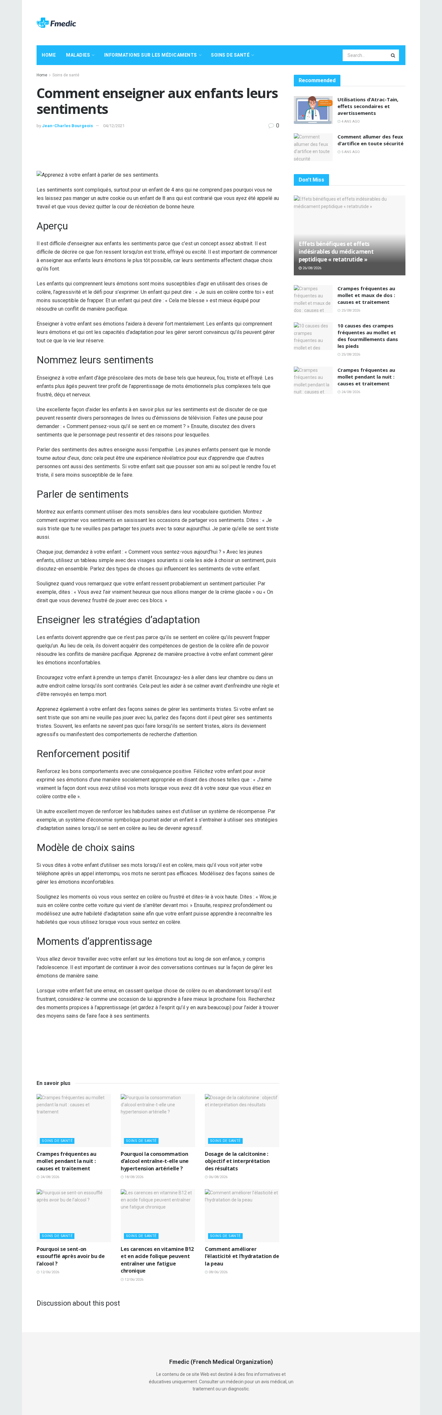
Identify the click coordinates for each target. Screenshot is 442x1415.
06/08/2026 (217, 1177)
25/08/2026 (350, 310)
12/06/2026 (49, 1272)
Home (49, 55)
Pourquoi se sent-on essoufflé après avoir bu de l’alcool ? (71, 1256)
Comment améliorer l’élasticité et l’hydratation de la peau (242, 1256)
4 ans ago (350, 121)
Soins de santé (230, 55)
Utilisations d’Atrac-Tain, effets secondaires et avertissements (367, 106)
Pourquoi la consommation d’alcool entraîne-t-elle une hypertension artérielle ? (155, 1161)
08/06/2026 (217, 1272)
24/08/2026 (49, 1177)
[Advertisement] (287, 21)
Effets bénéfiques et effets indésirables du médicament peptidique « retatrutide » (336, 251)
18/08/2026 (133, 1177)
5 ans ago (350, 152)
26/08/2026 (311, 268)
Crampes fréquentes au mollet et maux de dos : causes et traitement (366, 295)
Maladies (78, 55)
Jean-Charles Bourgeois (67, 125)
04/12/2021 (114, 125)
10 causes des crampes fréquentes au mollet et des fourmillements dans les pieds (367, 335)
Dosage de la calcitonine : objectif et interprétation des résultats (237, 1161)
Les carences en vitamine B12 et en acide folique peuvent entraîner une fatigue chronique (157, 1259)
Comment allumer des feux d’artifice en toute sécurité (370, 140)
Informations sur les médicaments (150, 55)
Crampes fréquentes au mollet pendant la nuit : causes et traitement (66, 1161)
